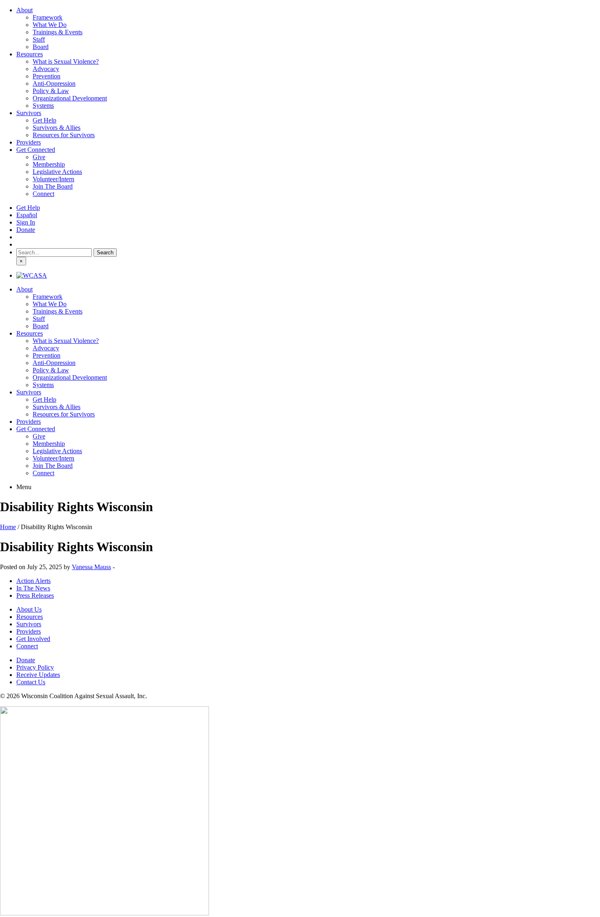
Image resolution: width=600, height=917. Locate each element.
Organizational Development (70, 98)
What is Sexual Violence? (66, 61)
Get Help (44, 120)
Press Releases (35, 595)
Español (26, 214)
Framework (47, 17)
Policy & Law (51, 90)
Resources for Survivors (64, 134)
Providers (28, 142)
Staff (39, 39)
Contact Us (30, 682)
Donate (25, 229)
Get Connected (35, 149)
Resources (29, 54)
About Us (29, 609)
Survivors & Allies (56, 127)
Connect (43, 193)
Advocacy (46, 68)
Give (39, 157)
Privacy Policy (35, 667)
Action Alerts (33, 580)
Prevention (46, 76)
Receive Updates (38, 674)
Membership (49, 164)
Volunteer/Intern (53, 179)
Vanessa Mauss (91, 566)
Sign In (25, 222)
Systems (43, 105)
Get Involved (33, 638)
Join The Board (53, 186)
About (24, 10)
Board (41, 46)
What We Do (50, 24)
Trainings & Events (57, 32)
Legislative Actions (57, 171)
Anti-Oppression (54, 83)
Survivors (28, 112)
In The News (33, 588)
